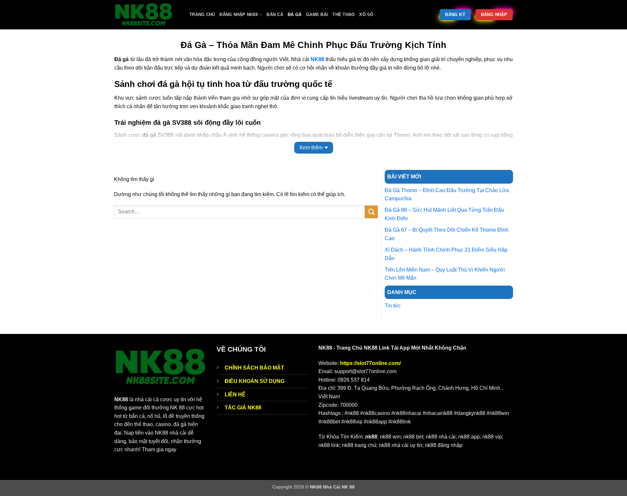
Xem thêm (311, 147)
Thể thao (343, 14)
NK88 (317, 59)
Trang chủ (202, 14)
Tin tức (393, 305)
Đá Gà (294, 14)
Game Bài (317, 14)
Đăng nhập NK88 (238, 14)
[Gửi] (371, 212)
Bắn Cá (274, 14)
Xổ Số (366, 14)
